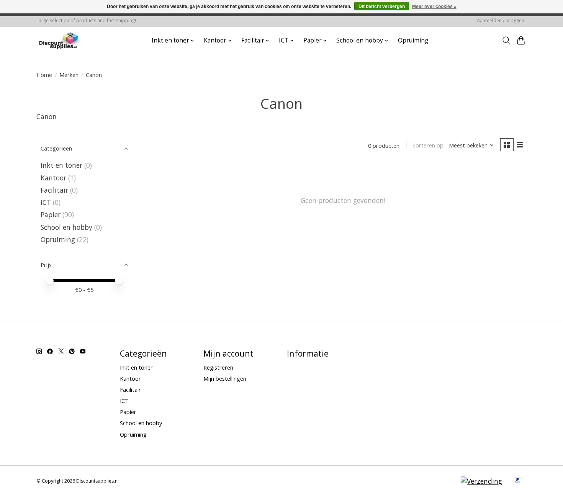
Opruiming (413, 40)
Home (44, 75)
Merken (69, 75)
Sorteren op (428, 145)
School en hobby (66, 227)
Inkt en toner (61, 165)
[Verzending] (481, 481)
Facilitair (54, 190)
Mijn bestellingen (224, 378)
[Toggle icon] (506, 40)
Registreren (218, 367)
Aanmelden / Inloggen (500, 20)
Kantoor (53, 177)
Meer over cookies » (434, 6)
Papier (51, 214)
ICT (46, 202)
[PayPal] (518, 481)
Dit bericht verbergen (381, 6)
